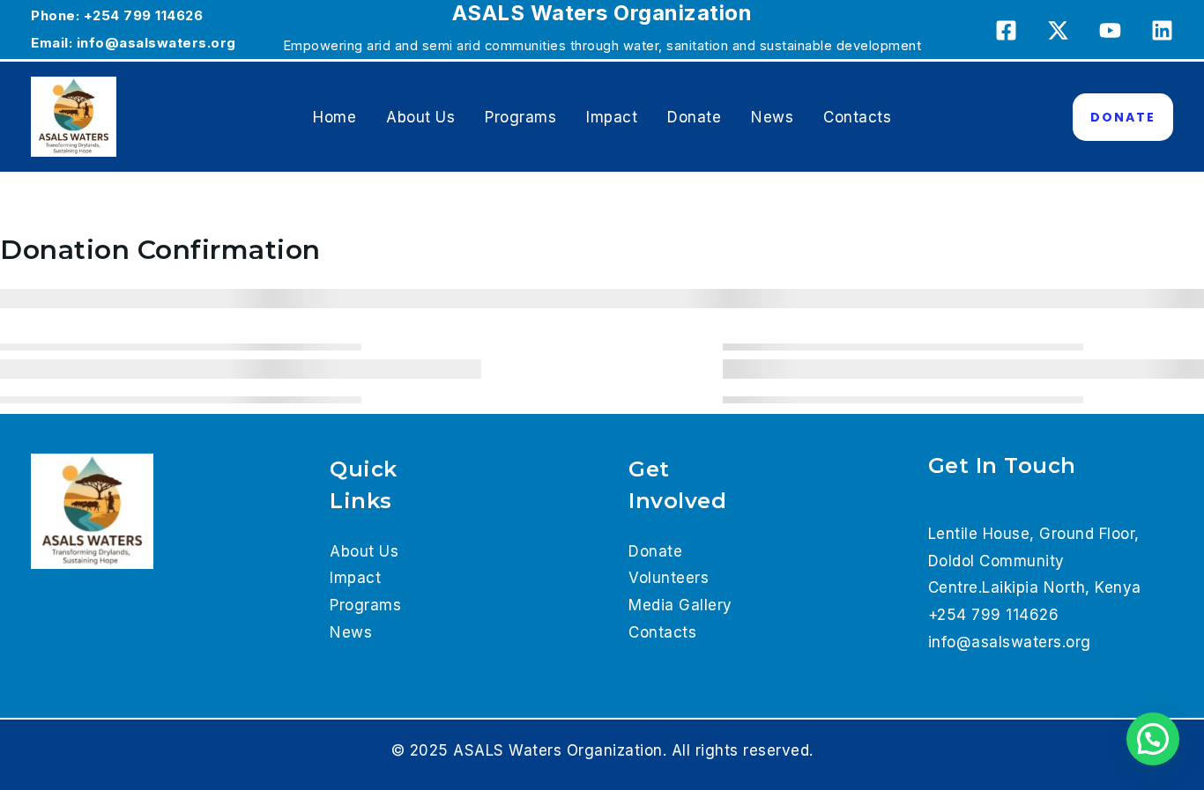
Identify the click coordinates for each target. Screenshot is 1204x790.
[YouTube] (1110, 30)
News (772, 117)
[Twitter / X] (1058, 30)
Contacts (857, 117)
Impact (611, 117)
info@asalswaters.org (156, 42)
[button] (1123, 117)
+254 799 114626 (993, 615)
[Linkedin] (1162, 30)
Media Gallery (680, 605)
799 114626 (163, 15)
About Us (420, 117)
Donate (694, 117)
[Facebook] (1006, 30)
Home (334, 117)
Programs (520, 117)
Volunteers (668, 578)
